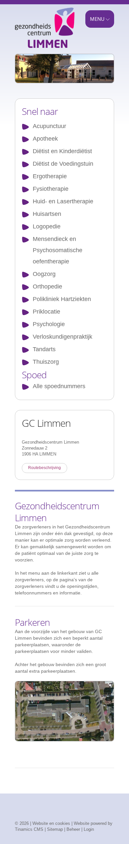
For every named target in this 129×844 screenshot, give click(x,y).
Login (89, 829)
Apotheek (45, 138)
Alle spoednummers (59, 386)
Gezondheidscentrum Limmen (44, 31)
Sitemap (55, 829)
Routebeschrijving (44, 467)
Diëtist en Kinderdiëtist (62, 151)
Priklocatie (46, 311)
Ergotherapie (50, 176)
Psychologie (49, 324)
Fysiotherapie (50, 189)
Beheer (73, 829)
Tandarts (44, 349)
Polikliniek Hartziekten (62, 299)
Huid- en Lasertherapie (63, 201)
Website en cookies (51, 823)
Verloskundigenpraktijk (62, 336)
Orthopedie (47, 286)
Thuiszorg (46, 361)
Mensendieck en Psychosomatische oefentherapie (57, 250)
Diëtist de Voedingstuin (63, 163)
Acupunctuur (49, 126)
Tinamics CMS (29, 829)
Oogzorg (44, 274)
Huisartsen (47, 214)
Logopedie (47, 226)
